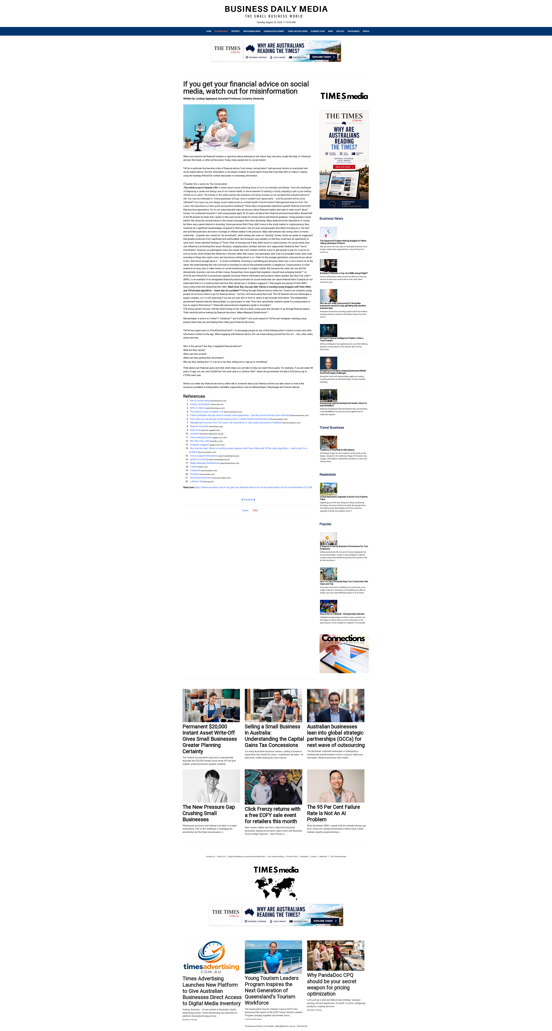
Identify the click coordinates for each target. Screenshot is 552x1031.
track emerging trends (290, 272)
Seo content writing (276, 856)
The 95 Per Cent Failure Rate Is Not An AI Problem (333, 813)
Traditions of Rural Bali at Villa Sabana (337, 450)
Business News (221, 31)
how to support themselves (197, 305)
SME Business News (251, 31)
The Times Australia (338, 856)
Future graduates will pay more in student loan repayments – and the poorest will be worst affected (240, 415)
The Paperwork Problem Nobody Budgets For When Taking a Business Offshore (343, 242)
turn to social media (255, 160)
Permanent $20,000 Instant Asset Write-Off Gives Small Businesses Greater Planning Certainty (210, 739)
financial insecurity (300, 206)
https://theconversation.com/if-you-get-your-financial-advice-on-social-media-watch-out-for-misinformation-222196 (253, 487)
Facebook (225, 318)
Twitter (213, 318)
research (210, 213)
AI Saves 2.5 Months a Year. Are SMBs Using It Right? (344, 273)
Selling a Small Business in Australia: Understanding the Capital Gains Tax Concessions (274, 736)
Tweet (245, 510)
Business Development (274, 31)
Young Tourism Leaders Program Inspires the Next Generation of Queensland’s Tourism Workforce (272, 990)
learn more (294, 209)
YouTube (241, 318)
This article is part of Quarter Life (200, 187)
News (330, 31)
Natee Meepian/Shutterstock (251, 312)
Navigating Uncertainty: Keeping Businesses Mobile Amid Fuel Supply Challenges (343, 372)
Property (235, 31)
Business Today (318, 31)
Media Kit (323, 856)
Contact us (210, 856)
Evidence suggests (257, 283)
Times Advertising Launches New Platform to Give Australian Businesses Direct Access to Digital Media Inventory (212, 991)
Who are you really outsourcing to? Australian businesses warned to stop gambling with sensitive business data (343, 305)
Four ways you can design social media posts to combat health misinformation (234, 202)
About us (221, 856)
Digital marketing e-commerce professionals (246, 856)
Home (208, 31)
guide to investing (260, 305)
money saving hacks (256, 168)
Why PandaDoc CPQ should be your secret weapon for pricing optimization (331, 984)
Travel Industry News (297, 31)
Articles (340, 31)
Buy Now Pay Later (299, 275)
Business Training (190, 1020)
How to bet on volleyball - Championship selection (342, 614)
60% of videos (291, 172)
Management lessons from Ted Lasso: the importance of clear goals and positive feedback (236, 422)
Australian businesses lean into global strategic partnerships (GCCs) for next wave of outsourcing (336, 736)
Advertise (304, 856)
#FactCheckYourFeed (220, 330)
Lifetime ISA (247, 371)
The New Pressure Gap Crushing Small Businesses (209, 813)
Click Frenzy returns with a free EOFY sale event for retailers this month (272, 815)
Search (366, 31)
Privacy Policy (292, 856)
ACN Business (353, 31)
